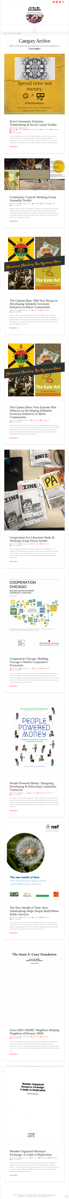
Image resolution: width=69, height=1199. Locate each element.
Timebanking (55, 129)
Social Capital (45, 129)
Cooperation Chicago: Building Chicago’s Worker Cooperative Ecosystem (29, 662)
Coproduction (44, 1158)
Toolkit (13, 131)
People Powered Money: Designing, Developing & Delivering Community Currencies (33, 786)
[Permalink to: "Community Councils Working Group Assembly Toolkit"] (34, 174)
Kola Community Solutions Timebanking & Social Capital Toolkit (33, 123)
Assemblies (36, 203)
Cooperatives (46, 310)
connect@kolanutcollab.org (46, 1195)
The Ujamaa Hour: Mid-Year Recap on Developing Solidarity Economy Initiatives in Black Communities (33, 304)
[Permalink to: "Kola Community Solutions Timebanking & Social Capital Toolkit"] (34, 84)
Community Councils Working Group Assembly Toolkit (33, 198)
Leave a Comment (16, 132)
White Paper (45, 668)
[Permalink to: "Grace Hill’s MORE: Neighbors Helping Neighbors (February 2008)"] (34, 984)
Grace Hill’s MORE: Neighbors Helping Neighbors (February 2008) (34, 1031)
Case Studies (20, 129)
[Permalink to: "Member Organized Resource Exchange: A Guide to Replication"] (34, 1105)
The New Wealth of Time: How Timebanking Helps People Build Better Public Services (34, 911)
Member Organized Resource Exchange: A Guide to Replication (31, 1153)
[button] (34, 30)
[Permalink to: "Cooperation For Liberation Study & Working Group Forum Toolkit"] (34, 490)
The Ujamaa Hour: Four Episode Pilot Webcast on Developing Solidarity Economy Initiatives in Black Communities (33, 412)
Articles (13, 129)
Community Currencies (33, 129)
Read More (14, 146)
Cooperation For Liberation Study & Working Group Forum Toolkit (32, 539)
